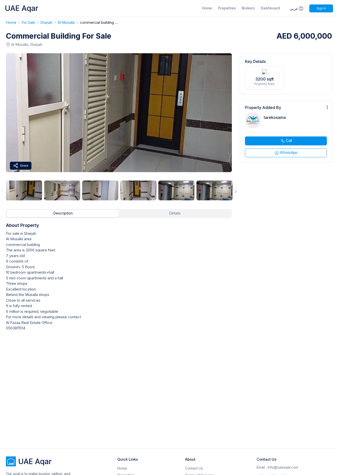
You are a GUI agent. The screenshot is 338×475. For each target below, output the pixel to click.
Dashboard (270, 8)
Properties (227, 8)
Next (236, 191)
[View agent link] (286, 131)
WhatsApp (289, 152)
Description (63, 213)
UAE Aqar (21, 8)
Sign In (321, 8)
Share (24, 165)
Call (289, 140)
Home (207, 8)
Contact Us (194, 468)
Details (175, 213)
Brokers (248, 8)
